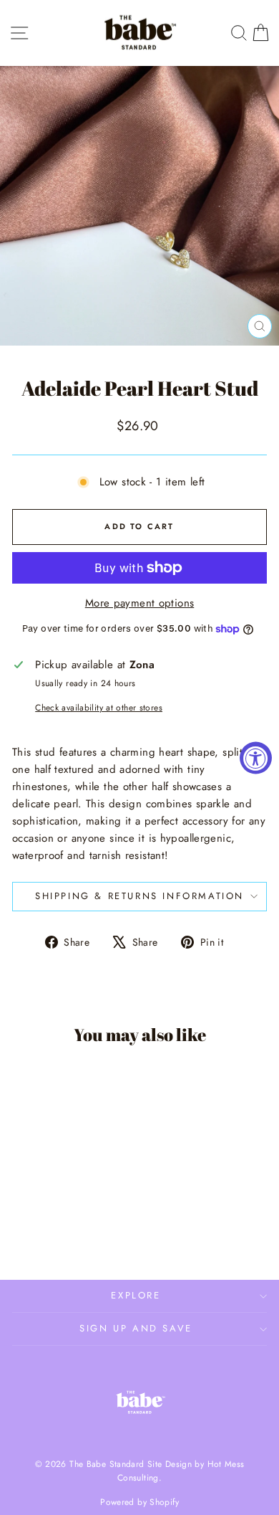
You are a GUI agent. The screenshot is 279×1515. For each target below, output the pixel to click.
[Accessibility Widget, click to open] (256, 757)
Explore (135, 1295)
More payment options (140, 603)
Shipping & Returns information (139, 896)
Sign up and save (135, 1328)
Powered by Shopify (139, 1502)
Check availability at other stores (98, 707)
